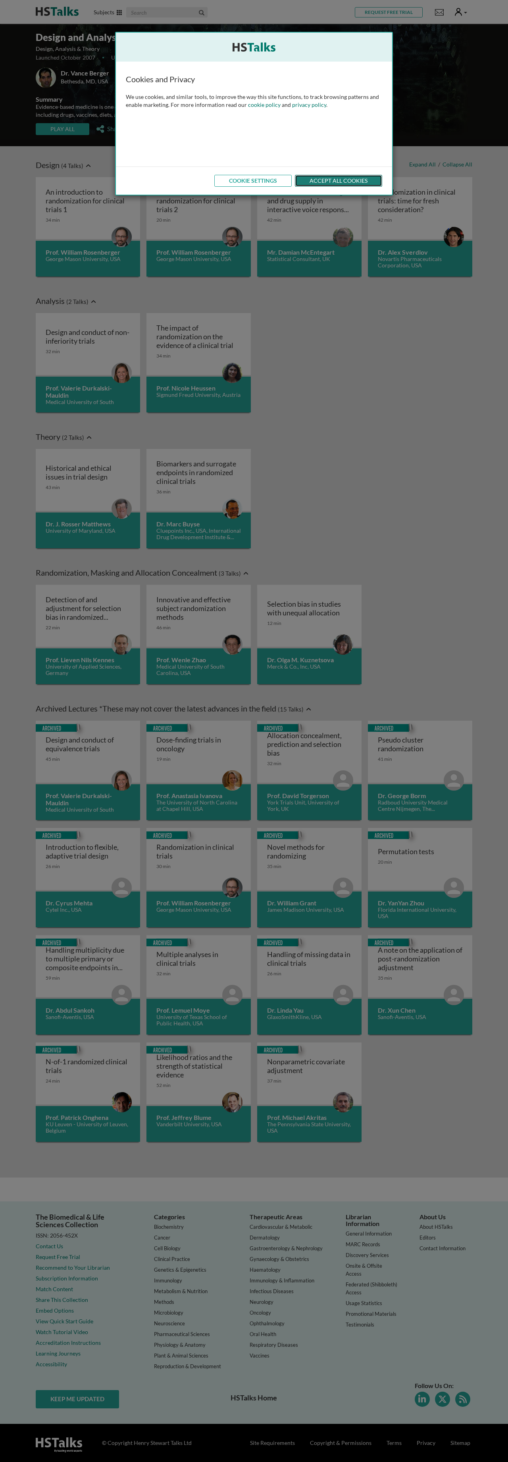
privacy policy (309, 104)
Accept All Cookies (339, 180)
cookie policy (264, 104)
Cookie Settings (253, 180)
